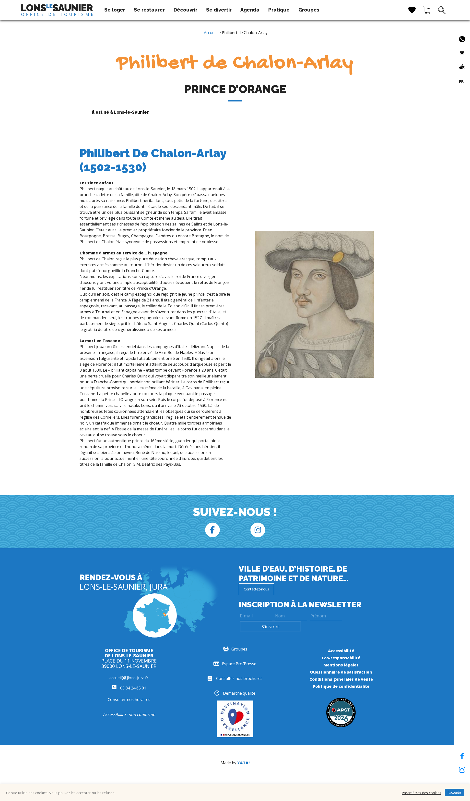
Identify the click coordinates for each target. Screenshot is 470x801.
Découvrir (185, 10)
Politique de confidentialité (341, 686)
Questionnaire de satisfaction (341, 672)
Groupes (308, 10)
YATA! (243, 762)
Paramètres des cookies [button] (421, 792)
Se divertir (219, 10)
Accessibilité (341, 650)
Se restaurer (149, 10)
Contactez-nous (256, 589)
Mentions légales (341, 665)
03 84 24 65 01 (132, 688)
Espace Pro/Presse (239, 663)
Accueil (210, 32)
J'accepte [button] (454, 792)
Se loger (114, 10)
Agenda (249, 10)
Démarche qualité (239, 693)
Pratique (279, 10)
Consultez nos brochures (239, 678)
